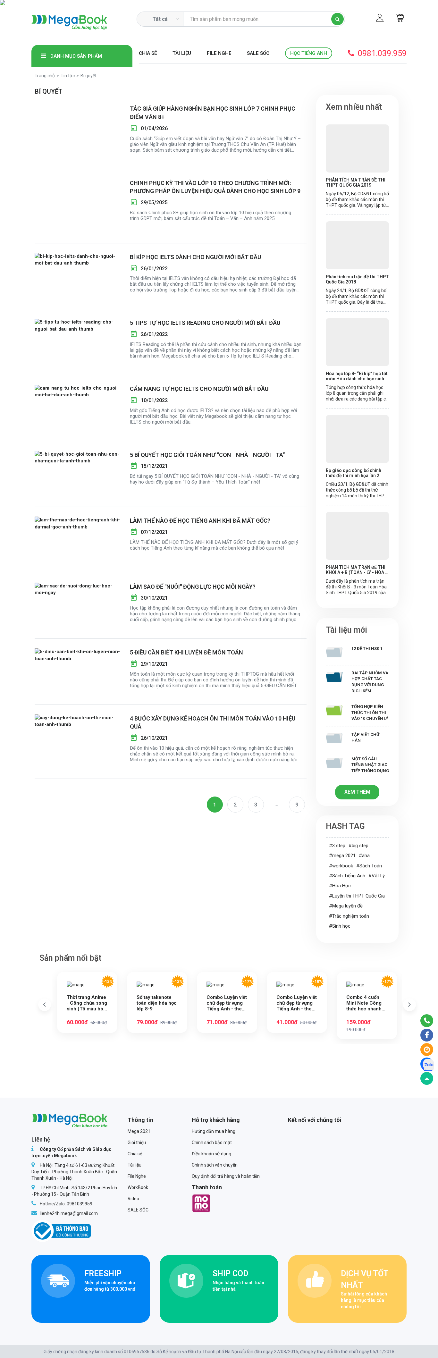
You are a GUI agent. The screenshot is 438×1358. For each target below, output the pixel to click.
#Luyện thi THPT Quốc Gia (357, 896)
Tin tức (68, 75)
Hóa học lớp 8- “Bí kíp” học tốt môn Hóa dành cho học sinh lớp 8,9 (357, 376)
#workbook (341, 866)
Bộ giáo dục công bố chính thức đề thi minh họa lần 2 (353, 473)
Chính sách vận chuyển (215, 1165)
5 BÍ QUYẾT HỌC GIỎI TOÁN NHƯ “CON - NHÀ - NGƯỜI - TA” (207, 454)
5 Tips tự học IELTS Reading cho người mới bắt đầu (205, 322)
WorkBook (138, 1187)
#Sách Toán (369, 866)
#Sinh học (339, 926)
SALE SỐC (258, 53)
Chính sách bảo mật (212, 1142)
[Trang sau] (409, 1004)
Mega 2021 (139, 1131)
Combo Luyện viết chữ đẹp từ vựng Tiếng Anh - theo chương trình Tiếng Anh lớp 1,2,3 (226, 1003)
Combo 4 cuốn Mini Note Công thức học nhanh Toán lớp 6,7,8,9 (364, 1003)
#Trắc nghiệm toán (349, 916)
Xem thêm (357, 792)
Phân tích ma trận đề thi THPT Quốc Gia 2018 (357, 279)
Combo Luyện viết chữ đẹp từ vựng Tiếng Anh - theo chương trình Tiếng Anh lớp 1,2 (296, 1003)
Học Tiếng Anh (308, 53)
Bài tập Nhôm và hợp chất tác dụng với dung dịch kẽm (369, 682)
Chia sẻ (148, 53)
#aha (364, 855)
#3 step (337, 845)
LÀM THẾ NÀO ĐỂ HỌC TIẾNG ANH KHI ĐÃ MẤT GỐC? (200, 520)
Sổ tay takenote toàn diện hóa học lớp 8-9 (157, 1003)
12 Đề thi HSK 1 (367, 648)
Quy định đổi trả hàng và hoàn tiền (226, 1176)
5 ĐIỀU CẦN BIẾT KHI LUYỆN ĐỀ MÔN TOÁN (186, 652)
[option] (87, 1002)
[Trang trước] (44, 1004)
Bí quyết (88, 75)
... (276, 804)
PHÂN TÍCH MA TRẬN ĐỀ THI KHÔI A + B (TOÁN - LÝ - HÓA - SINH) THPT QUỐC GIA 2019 (356, 570)
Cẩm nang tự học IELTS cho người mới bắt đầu (199, 388)
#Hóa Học (340, 886)
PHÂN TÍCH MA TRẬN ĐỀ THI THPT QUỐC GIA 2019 (355, 182)
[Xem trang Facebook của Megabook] (426, 1035)
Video (133, 1198)
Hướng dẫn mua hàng (213, 1131)
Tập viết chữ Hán (365, 737)
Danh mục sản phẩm (75, 56)
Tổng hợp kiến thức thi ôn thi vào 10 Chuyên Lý (369, 712)
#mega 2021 (342, 855)
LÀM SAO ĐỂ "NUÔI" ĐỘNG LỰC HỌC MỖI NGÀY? (193, 586)
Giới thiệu (137, 1142)
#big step (358, 845)
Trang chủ (45, 75)
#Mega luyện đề (346, 906)
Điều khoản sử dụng (211, 1153)
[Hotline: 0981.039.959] (426, 1020)
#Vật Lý (376, 876)
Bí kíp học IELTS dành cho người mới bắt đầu (195, 257)
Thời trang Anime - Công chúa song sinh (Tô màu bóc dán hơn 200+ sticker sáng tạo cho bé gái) (87, 1003)
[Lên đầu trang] (426, 1078)
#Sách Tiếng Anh (347, 876)
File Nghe (219, 53)
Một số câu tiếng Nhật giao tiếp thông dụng (370, 764)
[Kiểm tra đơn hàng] (426, 1049)
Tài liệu (182, 53)
